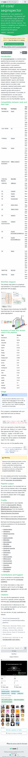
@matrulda (6, 550)
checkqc (13, 693)
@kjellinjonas (7, 546)
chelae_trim (20, 693)
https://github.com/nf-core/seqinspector (15, 47)
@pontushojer (7, 561)
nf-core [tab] (14, 651)
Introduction (7, 52)
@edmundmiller (8, 538)
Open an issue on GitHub (15, 733)
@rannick (6, 565)
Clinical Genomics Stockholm (10, 513)
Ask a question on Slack (15, 730)
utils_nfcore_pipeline (19, 699)
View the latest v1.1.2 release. (16, 40)
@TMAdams (7, 569)
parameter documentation (14, 480)
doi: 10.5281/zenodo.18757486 (16, 601)
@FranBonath (5, 507)
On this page (13, 1)
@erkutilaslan (7, 542)
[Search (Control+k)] (20, 1)
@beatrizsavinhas (8, 533)
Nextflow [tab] (14, 654)
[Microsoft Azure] (15, 754)
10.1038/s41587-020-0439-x (11, 639)
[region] (14, 422)
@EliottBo (6, 540)
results (24, 488)
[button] (14, 668)
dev (24, 52)
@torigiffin (6, 571)
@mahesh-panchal (9, 548)
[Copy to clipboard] (24, 421)
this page (13, 400)
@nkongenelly (7, 556)
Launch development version (15, 44)
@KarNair (6, 544)
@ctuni (5, 536)
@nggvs (5, 554)
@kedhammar (14, 507)
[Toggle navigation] (25, 1)
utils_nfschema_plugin (7, 701)
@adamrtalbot (7, 529)
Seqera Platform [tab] (14, 657)
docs (19, 471)
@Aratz (19, 505)
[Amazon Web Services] (13, 754)
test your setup (19, 402)
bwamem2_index (15, 691)
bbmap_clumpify (5, 691)
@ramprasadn (7, 563)
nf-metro (13, 288)
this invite (4, 591)
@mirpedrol (7, 552)
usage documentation (19, 478)
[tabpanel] (14, 648)
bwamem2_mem (5, 693)
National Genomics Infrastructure (11, 511)
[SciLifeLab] (18, 754)
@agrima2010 (11, 505)
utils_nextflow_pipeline (7, 699)
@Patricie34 (7, 559)
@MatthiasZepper (6, 509)
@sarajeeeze (7, 567)
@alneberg (6, 531)
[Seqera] (10, 754)
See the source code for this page (17, 743)
